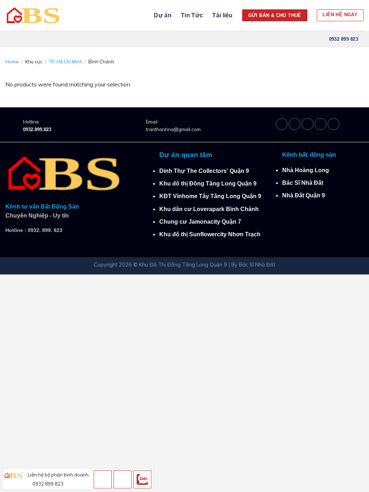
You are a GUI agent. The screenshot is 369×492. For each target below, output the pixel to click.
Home (12, 61)
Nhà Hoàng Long (305, 170)
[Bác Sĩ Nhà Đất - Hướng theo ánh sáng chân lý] (35, 15)
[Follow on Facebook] (282, 124)
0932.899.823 (37, 129)
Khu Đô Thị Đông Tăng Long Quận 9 (183, 264)
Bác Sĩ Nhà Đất (302, 183)
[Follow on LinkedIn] (320, 124)
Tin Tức (192, 15)
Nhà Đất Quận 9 (303, 195)
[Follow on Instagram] (295, 124)
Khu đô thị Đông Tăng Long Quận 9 (208, 183)
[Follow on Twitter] (308, 124)
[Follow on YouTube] (333, 124)
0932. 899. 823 (45, 230)
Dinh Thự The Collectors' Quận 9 (204, 171)
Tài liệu (222, 15)
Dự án (163, 15)
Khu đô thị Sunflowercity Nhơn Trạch (210, 234)
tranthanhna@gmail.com (173, 129)
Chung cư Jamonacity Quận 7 (200, 222)
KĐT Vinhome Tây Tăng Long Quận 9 (210, 196)
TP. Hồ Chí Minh (65, 61)
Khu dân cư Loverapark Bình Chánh (209, 209)
